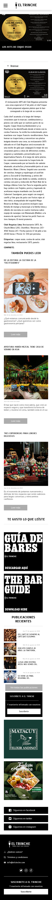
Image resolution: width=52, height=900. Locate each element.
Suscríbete (26, 891)
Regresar (14, 66)
